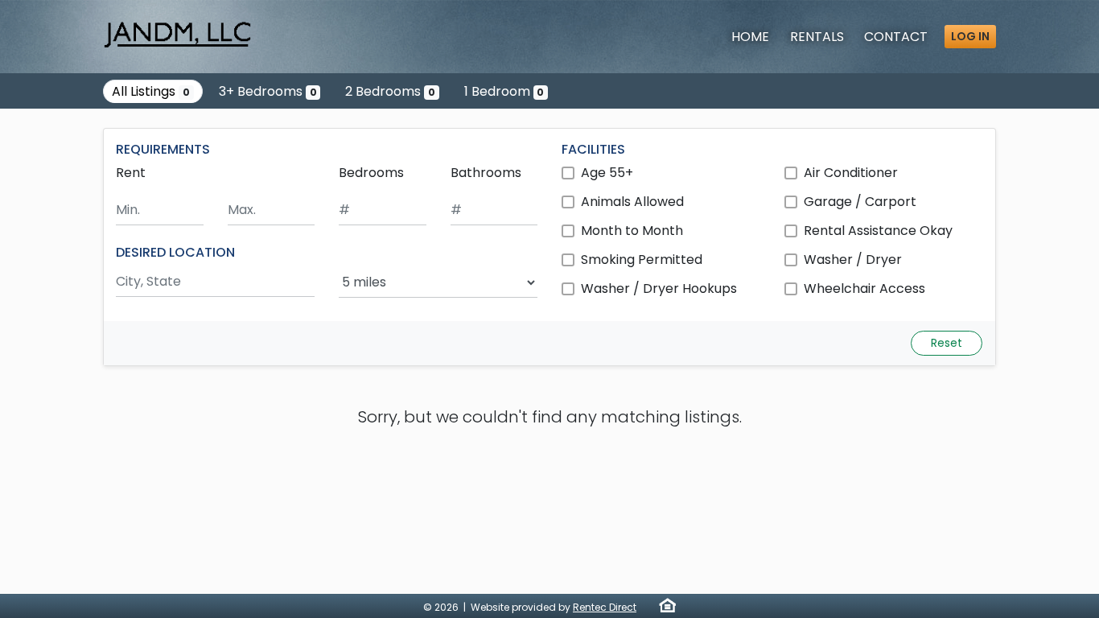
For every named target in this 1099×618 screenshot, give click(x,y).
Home (750, 36)
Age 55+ (607, 172)
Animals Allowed (632, 201)
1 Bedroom (504, 91)
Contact (896, 36)
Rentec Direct (604, 607)
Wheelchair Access (864, 288)
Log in (970, 36)
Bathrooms (486, 172)
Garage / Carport (860, 201)
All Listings (151, 91)
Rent (131, 172)
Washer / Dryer (853, 259)
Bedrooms (371, 172)
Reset (946, 343)
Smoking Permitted (641, 259)
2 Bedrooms (390, 91)
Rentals (817, 36)
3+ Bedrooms (268, 91)
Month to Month (632, 230)
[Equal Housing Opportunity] (667, 605)
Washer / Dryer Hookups (659, 288)
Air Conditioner (851, 172)
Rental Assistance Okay (878, 230)
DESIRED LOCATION (175, 252)
